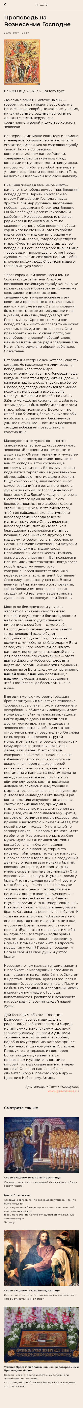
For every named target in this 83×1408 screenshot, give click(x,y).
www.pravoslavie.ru (63, 1091)
